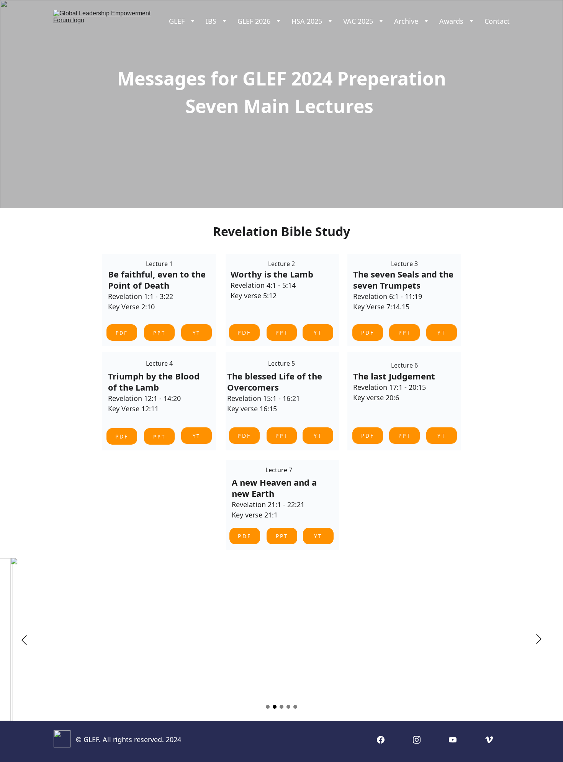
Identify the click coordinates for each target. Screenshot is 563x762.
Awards (451, 21)
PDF (121, 436)
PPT (159, 332)
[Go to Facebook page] (381, 740)
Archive (406, 21)
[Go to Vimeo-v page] (489, 740)
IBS (211, 21)
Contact (497, 21)
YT (318, 332)
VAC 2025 (358, 21)
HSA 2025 (306, 21)
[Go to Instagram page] (417, 740)
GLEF (177, 21)
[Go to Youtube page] (453, 740)
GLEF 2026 (253, 21)
